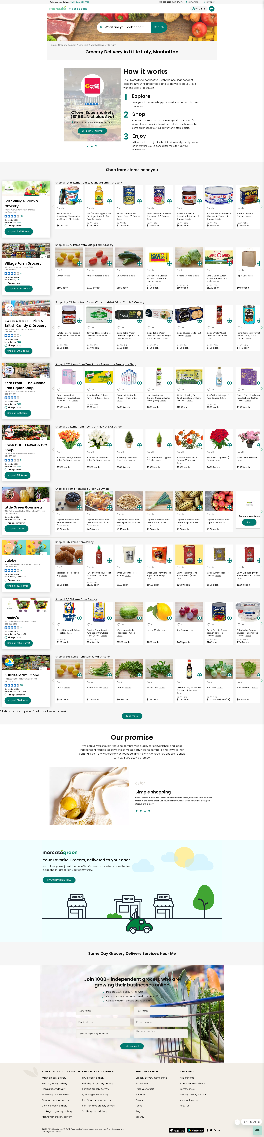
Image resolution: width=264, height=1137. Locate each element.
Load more (132, 716)
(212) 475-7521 (10, 269)
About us (184, 1105)
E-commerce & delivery (192, 1083)
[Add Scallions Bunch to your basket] (109, 675)
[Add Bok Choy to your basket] (230, 675)
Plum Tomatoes (95, 275)
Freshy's (12, 617)
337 (17, 585)
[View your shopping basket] (212, 9)
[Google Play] (195, 1130)
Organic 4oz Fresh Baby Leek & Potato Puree (158, 521)
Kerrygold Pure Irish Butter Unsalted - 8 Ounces (99, 334)
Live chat (211, 2)
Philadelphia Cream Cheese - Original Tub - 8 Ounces (249, 633)
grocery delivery (54, 1077)
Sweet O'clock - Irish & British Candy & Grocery (25, 323)
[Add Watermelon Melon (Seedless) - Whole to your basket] (139, 618)
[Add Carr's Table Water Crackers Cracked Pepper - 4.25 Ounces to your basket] (169, 321)
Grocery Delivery (67, 45)
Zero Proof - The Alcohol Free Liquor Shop (25, 385)
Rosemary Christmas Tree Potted (127, 459)
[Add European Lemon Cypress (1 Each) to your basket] (169, 445)
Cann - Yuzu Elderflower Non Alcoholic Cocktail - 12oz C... (248, 398)
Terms (139, 1105)
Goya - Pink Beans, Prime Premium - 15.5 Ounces (159, 215)
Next (216, 796)
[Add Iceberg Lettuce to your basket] (199, 264)
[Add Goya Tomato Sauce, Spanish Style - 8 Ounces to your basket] (230, 618)
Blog (138, 1111)
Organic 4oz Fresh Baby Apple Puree (218, 521)
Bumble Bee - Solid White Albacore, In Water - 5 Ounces (219, 216)
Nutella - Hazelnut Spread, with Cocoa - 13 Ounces (188, 216)
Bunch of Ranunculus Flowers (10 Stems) (187, 459)
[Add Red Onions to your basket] (199, 618)
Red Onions (183, 630)
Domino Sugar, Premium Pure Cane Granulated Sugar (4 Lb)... (98, 633)
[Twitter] (211, 1130)
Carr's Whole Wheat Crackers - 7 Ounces (217, 334)
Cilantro (121, 687)
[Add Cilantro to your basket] (139, 675)
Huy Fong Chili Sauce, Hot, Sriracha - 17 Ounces (99, 574)
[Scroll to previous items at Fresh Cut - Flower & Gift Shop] (53, 449)
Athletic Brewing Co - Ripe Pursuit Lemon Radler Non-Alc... (189, 398)
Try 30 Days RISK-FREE (59, 879)
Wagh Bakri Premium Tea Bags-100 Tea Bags (159, 574)
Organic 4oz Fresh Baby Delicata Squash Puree (188, 521)
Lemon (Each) (154, 630)
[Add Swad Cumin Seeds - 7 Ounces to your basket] (230, 561)
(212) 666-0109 (11, 566)
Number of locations (145, 1031)
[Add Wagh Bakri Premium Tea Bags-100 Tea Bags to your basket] (169, 561)
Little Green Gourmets (23, 507)
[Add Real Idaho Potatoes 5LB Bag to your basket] (79, 561)
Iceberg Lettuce (185, 275)
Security (140, 1116)
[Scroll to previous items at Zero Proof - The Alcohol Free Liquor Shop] (53, 388)
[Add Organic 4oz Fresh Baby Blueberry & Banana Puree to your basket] (79, 507)
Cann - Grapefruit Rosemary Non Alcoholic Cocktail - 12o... (68, 398)
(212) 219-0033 (10, 681)
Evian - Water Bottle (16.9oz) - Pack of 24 (127, 396)
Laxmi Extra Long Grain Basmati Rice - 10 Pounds (249, 574)
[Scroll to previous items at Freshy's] (53, 623)
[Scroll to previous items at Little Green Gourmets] (53, 512)
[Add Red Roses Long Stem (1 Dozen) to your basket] (230, 445)
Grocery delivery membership (151, 1077)
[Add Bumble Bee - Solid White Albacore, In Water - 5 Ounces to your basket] (230, 201)
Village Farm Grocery (23, 263)
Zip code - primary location (93, 1033)
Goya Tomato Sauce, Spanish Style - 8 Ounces (217, 633)
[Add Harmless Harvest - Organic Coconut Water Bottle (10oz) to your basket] (169, 383)
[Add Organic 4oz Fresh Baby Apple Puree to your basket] (230, 507)
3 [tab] (96, 146)
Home (53, 45)
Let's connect (132, 1046)
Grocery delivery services (193, 1094)
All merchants (187, 1077)
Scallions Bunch (95, 687)
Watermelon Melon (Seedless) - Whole (126, 631)
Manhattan (97, 45)
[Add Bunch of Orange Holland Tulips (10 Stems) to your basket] (79, 445)
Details (76, 219)
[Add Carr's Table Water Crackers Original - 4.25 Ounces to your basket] (139, 321)
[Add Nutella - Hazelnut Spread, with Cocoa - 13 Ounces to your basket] (199, 201)
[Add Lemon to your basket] (79, 264)
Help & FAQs (193, 2)
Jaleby (10, 560)
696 (17, 700)
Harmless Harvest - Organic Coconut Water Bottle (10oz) (158, 398)
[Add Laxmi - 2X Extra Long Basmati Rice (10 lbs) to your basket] (199, 561)
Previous (133, 796)
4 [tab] (149, 811)
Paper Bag (242, 275)
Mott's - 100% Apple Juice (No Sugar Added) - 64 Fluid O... (99, 216)
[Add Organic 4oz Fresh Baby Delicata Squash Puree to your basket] (199, 507)
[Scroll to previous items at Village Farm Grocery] (53, 269)
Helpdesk (140, 1094)
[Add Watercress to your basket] (169, 675)
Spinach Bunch (244, 687)
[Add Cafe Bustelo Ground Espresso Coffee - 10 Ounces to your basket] (169, 264)
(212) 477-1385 (10, 331)
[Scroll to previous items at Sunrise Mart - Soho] (53, 681)
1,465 (18, 350)
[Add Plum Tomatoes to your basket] (109, 264)
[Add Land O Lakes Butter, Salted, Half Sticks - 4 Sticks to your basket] (230, 264)
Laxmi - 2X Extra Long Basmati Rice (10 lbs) (187, 574)
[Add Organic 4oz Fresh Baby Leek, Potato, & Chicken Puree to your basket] (109, 507)
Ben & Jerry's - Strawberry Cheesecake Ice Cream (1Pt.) (68, 216)
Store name (85, 1010)
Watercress (153, 687)
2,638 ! (92, 126)
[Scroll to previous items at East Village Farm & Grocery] (53, 207)
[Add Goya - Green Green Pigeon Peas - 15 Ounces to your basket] (139, 201)
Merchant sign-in (189, 1100)
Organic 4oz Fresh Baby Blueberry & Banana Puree (68, 522)
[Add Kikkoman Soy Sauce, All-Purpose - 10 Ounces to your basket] (199, 675)
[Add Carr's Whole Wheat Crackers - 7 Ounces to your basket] (230, 321)
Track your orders (145, 1089)
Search (159, 27)
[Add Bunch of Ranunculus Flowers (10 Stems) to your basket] (199, 445)
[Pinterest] (215, 1130)
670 (17, 413)
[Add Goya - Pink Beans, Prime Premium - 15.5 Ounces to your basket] (169, 201)
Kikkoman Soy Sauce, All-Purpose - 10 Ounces (189, 689)
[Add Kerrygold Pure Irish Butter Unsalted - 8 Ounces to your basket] (109, 321)
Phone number (144, 1022)
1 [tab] (87, 146)
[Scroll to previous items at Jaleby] (53, 566)
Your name (142, 1010)
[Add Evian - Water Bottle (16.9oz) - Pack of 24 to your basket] (139, 383)
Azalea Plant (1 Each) (247, 457)
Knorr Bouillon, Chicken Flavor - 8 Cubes (97, 396)
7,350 (18, 643)
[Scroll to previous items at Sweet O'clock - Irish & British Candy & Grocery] (53, 327)
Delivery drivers (188, 1089)
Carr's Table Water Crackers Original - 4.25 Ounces (128, 336)
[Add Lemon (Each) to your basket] (169, 618)
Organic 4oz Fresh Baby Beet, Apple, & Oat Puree (129, 521)
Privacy (139, 1100)
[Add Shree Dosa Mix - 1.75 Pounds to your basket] (139, 561)
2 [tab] (92, 146)
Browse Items (143, 1083)
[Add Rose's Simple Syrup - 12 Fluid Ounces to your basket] (230, 383)
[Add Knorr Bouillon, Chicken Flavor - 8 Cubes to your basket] (109, 383)
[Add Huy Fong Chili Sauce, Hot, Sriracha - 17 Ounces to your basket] (109, 561)
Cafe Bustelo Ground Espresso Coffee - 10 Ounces (157, 278)
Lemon (60, 275)
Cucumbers (123, 275)
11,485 (18, 231)
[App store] (177, 1130)
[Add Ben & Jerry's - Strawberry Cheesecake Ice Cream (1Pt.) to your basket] (79, 201)
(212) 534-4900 (11, 513)
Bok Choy (212, 687)
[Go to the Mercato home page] (58, 8)
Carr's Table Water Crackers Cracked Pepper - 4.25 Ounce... (159, 336)
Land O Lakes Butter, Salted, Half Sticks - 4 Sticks (217, 278)
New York (84, 45)
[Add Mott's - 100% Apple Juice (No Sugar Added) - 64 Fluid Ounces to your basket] (109, 201)
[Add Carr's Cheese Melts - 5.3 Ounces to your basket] (199, 321)
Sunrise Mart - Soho (22, 675)
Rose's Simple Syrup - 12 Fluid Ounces (218, 396)
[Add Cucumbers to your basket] (139, 264)
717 (17, 475)
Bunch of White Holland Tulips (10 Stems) (98, 459)
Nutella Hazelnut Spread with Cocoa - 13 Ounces (68, 334)
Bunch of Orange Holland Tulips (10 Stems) (69, 459)
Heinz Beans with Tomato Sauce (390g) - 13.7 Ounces (249, 336)
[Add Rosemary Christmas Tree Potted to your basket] (139, 445)
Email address (86, 1022)
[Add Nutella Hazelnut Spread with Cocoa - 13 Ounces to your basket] (79, 321)
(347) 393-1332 (11, 212)
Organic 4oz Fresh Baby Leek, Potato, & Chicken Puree (98, 522)
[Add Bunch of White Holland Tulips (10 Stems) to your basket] (109, 445)
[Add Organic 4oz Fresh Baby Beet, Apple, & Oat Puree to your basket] (139, 507)
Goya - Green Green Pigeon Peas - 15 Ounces (129, 215)
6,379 (18, 288)
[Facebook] (207, 1130)
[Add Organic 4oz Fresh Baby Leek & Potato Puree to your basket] (169, 507)
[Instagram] (219, 1130)
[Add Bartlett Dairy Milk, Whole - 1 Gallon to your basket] (79, 618)
